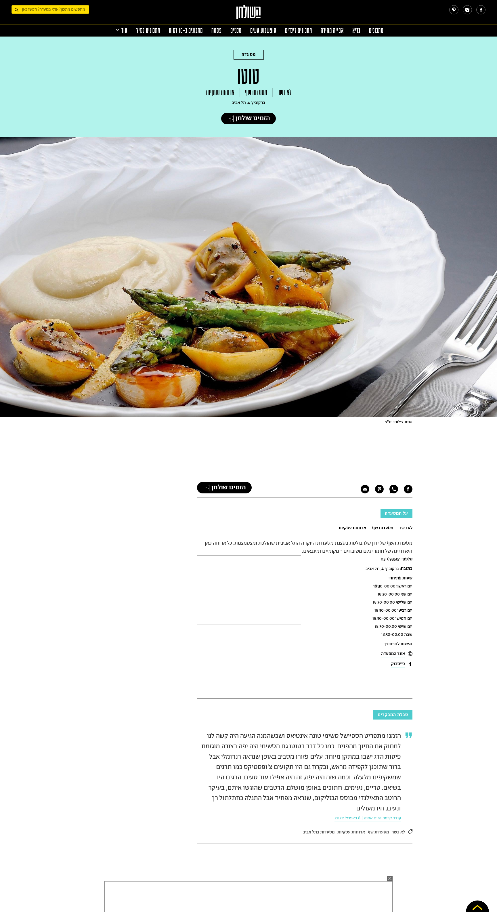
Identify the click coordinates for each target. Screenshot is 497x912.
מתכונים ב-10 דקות (186, 30)
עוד (124, 30)
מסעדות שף (256, 92)
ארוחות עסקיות (220, 92)
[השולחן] (248, 14)
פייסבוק (398, 664)
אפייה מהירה (332, 30)
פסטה (216, 30)
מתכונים (376, 30)
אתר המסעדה (393, 654)
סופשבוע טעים (263, 30)
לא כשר (284, 92)
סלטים (236, 30)
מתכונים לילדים (298, 30)
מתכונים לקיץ (148, 30)
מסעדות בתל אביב (318, 832)
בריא (356, 30)
